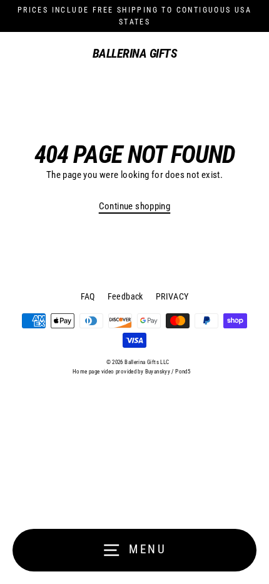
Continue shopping (135, 206)
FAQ (88, 296)
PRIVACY (172, 296)
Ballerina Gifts (135, 53)
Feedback (125, 296)
